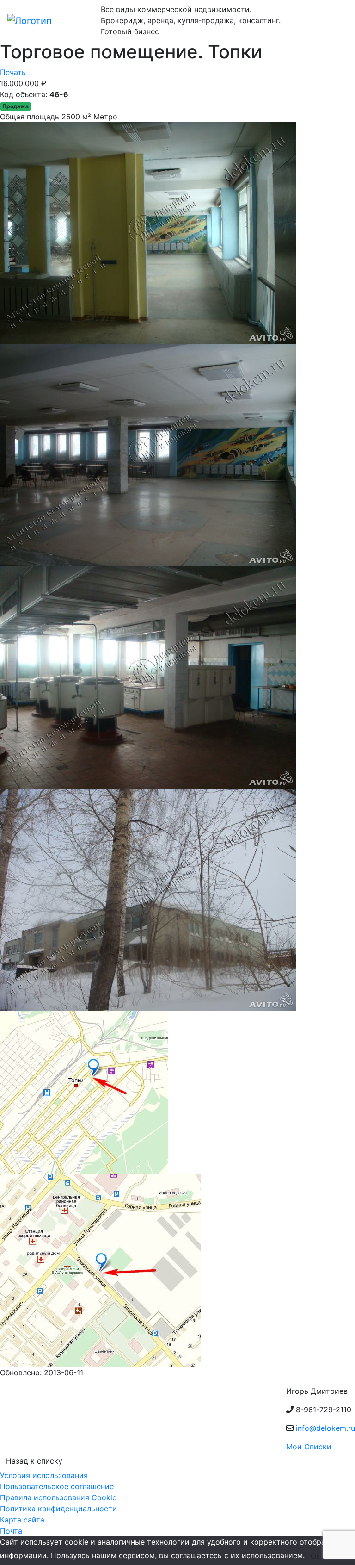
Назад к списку (34, 1461)
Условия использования (44, 1475)
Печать (13, 72)
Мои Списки (308, 1446)
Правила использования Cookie (58, 1497)
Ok (315, 1556)
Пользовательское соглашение (57, 1486)
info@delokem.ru (325, 1428)
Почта (11, 1530)
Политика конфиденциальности (58, 1508)
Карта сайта (22, 1519)
